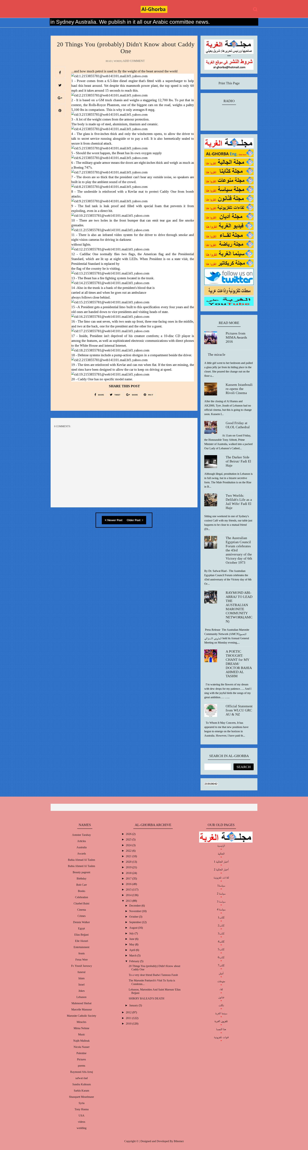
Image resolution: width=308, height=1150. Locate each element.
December (135, 905)
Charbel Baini (81, 903)
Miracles (81, 1021)
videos (81, 1121)
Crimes (82, 915)
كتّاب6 (221, 957)
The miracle (216, 354)
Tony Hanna (82, 1109)
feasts (81, 953)
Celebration (81, 897)
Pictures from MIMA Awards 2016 (236, 337)
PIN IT (150, 395)
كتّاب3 (221, 933)
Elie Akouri (81, 940)
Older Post (134, 520)
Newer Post (114, 520)
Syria (81, 1103)
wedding (81, 1128)
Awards (81, 853)
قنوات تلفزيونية (221, 1037)
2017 (129, 878)
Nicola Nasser (81, 1046)
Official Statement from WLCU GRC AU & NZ (239, 710)
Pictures (81, 1059)
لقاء (221, 989)
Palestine (81, 1053)
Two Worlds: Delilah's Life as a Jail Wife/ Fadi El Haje (239, 501)
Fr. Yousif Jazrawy (81, 965)
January (134, 1005)
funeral (81, 972)
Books (81, 890)
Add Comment (134, 60)
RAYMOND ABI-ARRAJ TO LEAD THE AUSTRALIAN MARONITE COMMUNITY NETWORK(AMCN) (239, 607)
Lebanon (81, 997)
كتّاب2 (221, 925)
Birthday (81, 878)
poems (81, 1065)
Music (81, 1034)
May (132, 944)
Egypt (81, 928)
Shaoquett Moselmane (81, 1096)
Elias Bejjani (81, 934)
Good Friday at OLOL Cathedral (238, 425)
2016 (129, 884)
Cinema (81, 909)
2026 (129, 833)
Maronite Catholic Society (81, 1015)
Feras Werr (81, 959)
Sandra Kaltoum (81, 1084)
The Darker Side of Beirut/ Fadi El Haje (238, 461)
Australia (81, 847)
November (135, 911)
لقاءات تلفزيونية (221, 877)
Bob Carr (81, 884)
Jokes (81, 990)
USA (81, 1115)
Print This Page (229, 83)
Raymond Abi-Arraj (81, 1071)
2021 (129, 856)
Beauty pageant (81, 872)
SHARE (100, 395)
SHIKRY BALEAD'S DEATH (146, 998)
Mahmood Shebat (81, 1003)
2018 (129, 872)
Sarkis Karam (81, 1090)
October (134, 916)
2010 (129, 1023)
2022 (129, 850)
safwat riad (81, 1078)
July (132, 933)
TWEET (117, 395)
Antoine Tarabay (81, 834)
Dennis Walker (81, 922)
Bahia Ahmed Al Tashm (81, 866)
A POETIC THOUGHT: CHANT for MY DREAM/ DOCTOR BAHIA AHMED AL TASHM (239, 663)
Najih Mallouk (81, 1040)
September (135, 922)
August (133, 927)
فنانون (221, 997)
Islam (81, 978)
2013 (129, 900)
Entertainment (81, 947)
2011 (129, 1018)
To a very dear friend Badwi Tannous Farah (153, 974)
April (132, 949)
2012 (129, 1012)
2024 (129, 845)
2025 (129, 839)
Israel (81, 984)
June (132, 938)
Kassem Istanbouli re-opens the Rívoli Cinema (239, 389)
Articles (81, 841)
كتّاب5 (221, 949)
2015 (129, 889)
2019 (129, 867)
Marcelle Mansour (81, 1009)
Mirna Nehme (81, 1028)
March (133, 955)
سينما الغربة (221, 1013)
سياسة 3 (221, 901)
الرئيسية (221, 845)
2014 (129, 895)
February (134, 961)
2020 (129, 861)
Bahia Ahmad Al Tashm (81, 859)
